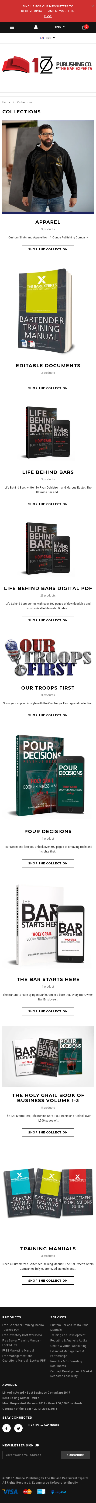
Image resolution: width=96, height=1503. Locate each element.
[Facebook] (6, 1428)
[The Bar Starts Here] (48, 924)
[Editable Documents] (48, 310)
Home (6, 102)
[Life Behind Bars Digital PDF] (48, 549)
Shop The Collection (48, 249)
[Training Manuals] (48, 1193)
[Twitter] (18, 1428)
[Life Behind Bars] (48, 433)
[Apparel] (48, 166)
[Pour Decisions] (48, 776)
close (93, 6)
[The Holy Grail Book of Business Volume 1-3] (48, 1056)
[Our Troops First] (48, 656)
